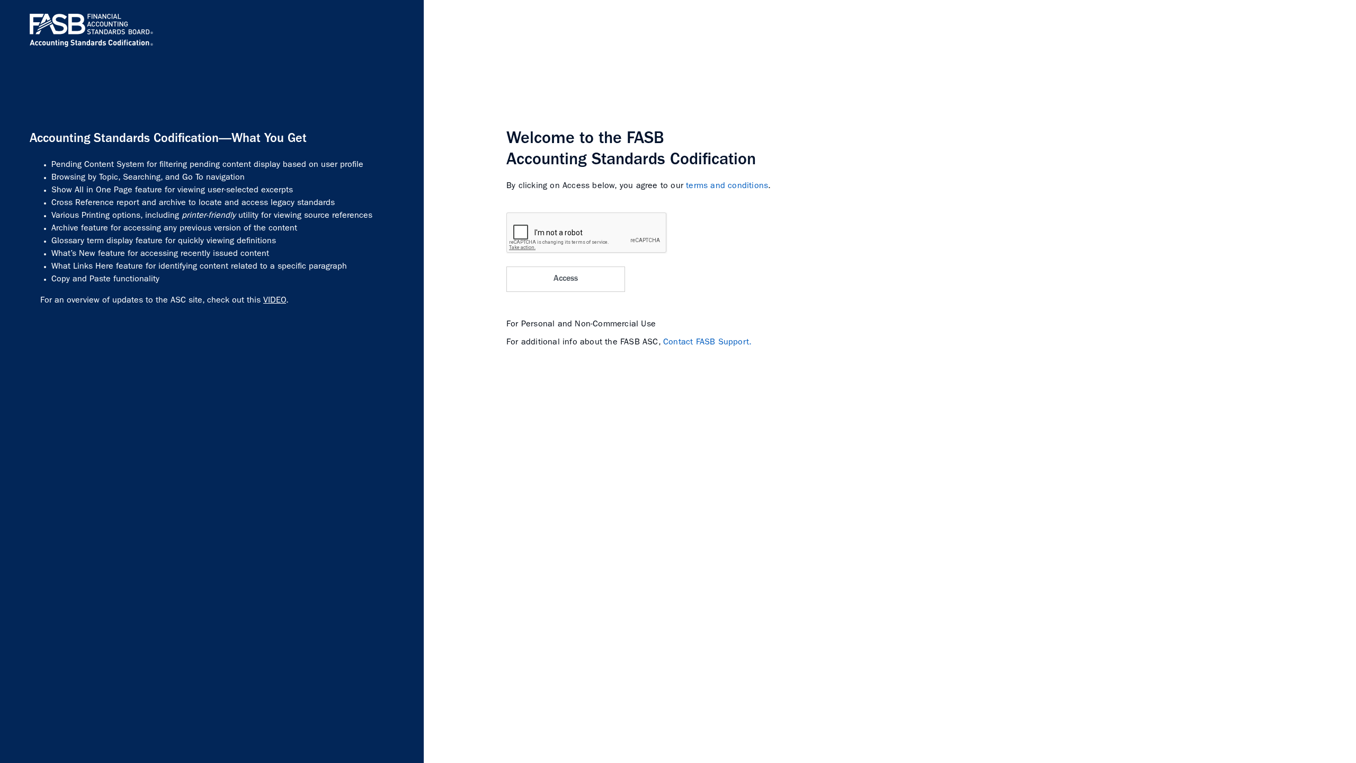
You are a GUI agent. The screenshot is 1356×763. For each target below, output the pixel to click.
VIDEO (274, 301)
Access (566, 279)
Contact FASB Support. (707, 343)
